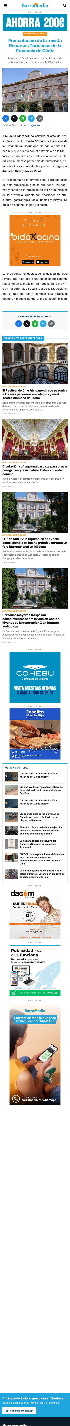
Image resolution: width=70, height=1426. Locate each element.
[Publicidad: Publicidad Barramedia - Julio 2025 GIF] (35, 994)
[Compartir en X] (14, 118)
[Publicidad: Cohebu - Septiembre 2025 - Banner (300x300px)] (35, 701)
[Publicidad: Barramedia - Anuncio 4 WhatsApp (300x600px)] (35, 1104)
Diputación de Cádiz (35, 34)
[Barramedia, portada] (35, 5)
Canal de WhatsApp (21, 1410)
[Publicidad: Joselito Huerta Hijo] (35, 758)
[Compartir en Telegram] (31, 118)
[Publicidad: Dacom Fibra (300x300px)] (35, 938)
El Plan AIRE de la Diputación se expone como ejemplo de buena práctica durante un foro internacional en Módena (34, 542)
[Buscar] (64, 5)
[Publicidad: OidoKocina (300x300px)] (35, 265)
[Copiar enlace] (39, 118)
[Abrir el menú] (5, 5)
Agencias (35, 125)
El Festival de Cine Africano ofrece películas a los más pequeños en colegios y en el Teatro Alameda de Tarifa (34, 394)
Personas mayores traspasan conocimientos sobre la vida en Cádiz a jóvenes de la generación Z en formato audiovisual (30, 620)
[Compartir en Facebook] (5, 118)
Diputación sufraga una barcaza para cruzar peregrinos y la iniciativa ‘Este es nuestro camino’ (35, 470)
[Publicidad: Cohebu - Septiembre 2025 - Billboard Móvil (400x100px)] (35, 29)
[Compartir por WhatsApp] (22, 118)
